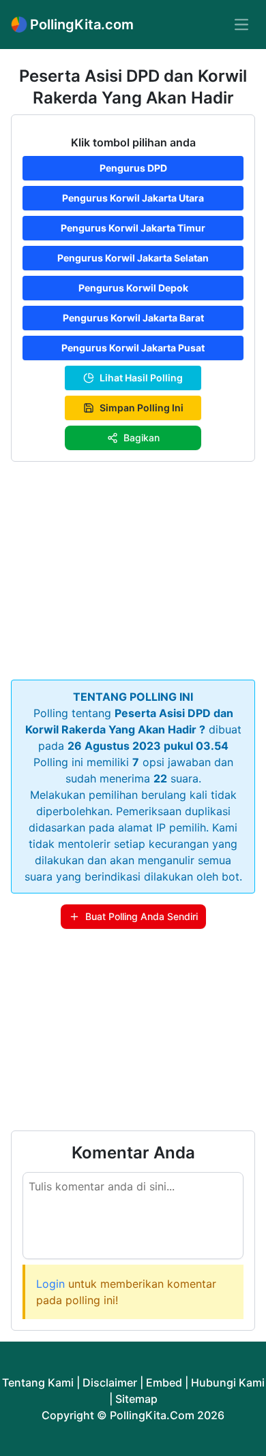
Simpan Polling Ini (141, 407)
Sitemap (136, 1399)
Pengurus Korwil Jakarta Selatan (133, 258)
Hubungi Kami (228, 1382)
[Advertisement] (133, 568)
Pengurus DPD (133, 168)
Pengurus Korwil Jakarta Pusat (133, 347)
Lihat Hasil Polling (141, 377)
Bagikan (141, 437)
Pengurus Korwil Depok (133, 288)
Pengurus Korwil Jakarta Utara (133, 198)
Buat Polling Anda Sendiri (141, 916)
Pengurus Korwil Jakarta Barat (133, 317)
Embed (164, 1382)
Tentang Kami (38, 1382)
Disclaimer (110, 1382)
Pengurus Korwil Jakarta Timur (133, 228)
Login (50, 1284)
